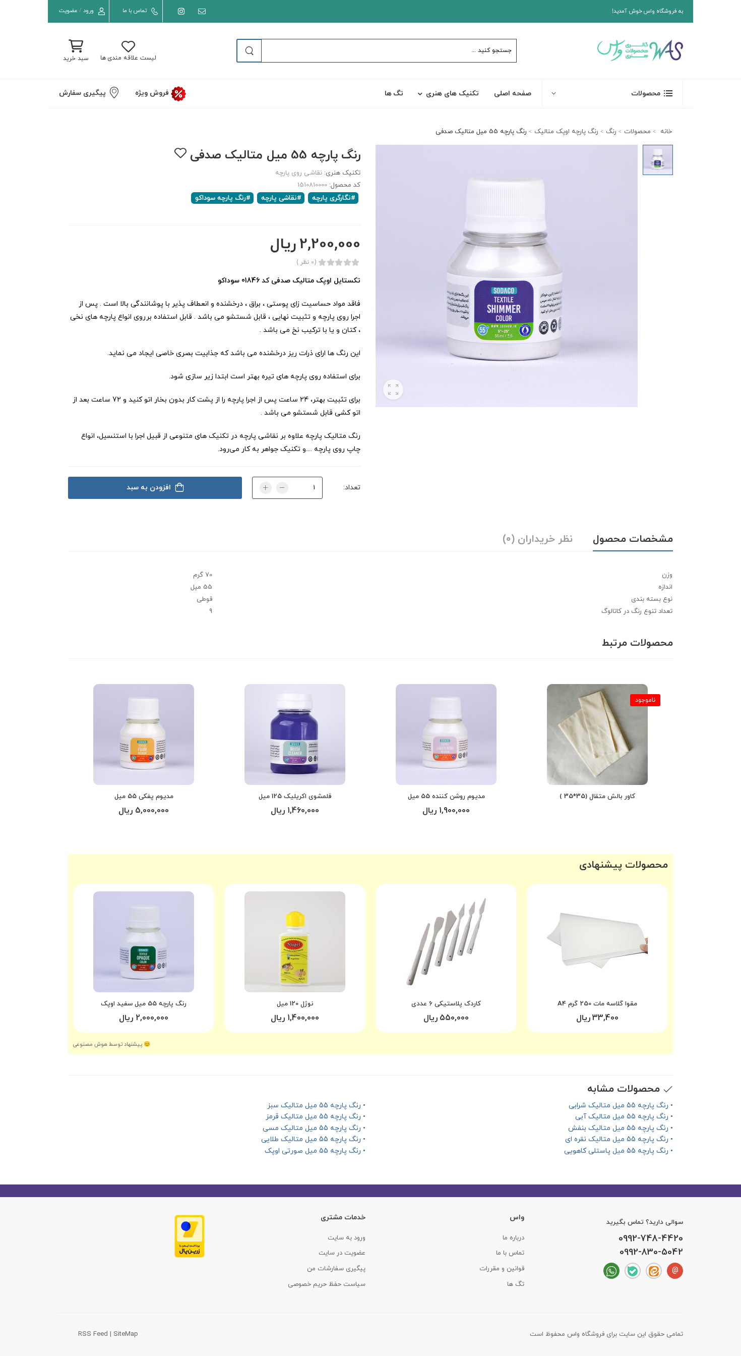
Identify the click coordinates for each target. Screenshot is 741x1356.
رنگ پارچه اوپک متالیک (566, 131)
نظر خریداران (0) (538, 539)
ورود (88, 11)
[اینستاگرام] (179, 11)
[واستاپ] (611, 1271)
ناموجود (645, 700)
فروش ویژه (152, 93)
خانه (665, 131)
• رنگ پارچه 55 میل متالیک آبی (624, 1116)
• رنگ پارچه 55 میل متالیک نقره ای (619, 1139)
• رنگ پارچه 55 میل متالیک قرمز (315, 1116)
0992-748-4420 (651, 1239)
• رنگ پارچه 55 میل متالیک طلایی (313, 1139)
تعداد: (351, 487)
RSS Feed (93, 1334)
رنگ (611, 131)
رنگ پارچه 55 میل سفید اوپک (144, 1003)
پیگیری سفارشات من (336, 1268)
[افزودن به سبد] (446, 773)
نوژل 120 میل (295, 1003)
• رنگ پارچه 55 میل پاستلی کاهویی (618, 1151)
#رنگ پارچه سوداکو (223, 198)
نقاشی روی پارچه (298, 173)
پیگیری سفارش (82, 93)
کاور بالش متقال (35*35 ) (597, 796)
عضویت (68, 11)
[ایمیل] (200, 11)
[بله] (633, 1271)
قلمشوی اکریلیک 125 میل (295, 796)
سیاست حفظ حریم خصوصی (326, 1284)
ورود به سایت (346, 1237)
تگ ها (394, 93)
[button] (612, 93)
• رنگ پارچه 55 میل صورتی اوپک (315, 1151)
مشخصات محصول (633, 539)
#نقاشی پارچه (281, 198)
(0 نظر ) (306, 262)
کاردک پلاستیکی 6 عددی (446, 1003)
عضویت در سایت (342, 1253)
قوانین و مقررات (501, 1268)
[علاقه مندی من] (180, 153)
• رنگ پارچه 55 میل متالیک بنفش (620, 1128)
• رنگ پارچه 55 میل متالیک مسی (314, 1128)
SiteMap (125, 1334)
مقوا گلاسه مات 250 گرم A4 (597, 1003)
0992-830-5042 (651, 1252)
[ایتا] (654, 1271)
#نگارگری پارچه (333, 198)
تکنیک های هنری (452, 93)
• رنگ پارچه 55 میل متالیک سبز (316, 1105)
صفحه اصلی (512, 93)
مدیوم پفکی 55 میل (143, 796)
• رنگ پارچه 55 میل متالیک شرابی (621, 1105)
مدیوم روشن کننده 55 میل (446, 796)
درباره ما (513, 1237)
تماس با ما (134, 11)
